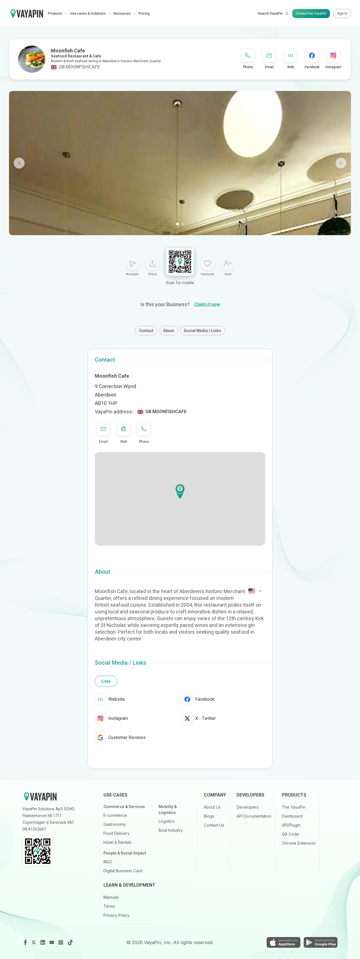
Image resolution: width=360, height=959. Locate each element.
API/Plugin (291, 825)
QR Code (290, 834)
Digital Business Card (123, 870)
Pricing (144, 13)
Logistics (167, 821)
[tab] (106, 681)
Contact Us (214, 825)
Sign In (342, 13)
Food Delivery (117, 833)
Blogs (209, 816)
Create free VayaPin (311, 13)
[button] (180, 491)
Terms (109, 906)
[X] (34, 942)
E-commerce (115, 815)
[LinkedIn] (43, 942)
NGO (108, 861)
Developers (247, 807)
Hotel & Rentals (118, 842)
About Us (212, 807)
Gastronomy (115, 824)
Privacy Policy (117, 915)
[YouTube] (52, 942)
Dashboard (292, 816)
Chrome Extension (299, 843)
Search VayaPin (270, 13)
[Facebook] (25, 942)
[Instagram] (61, 942)
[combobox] (255, 591)
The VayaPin (293, 807)
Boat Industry (171, 830)
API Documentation (254, 816)
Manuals (111, 897)
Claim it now (207, 304)
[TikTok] (70, 942)
